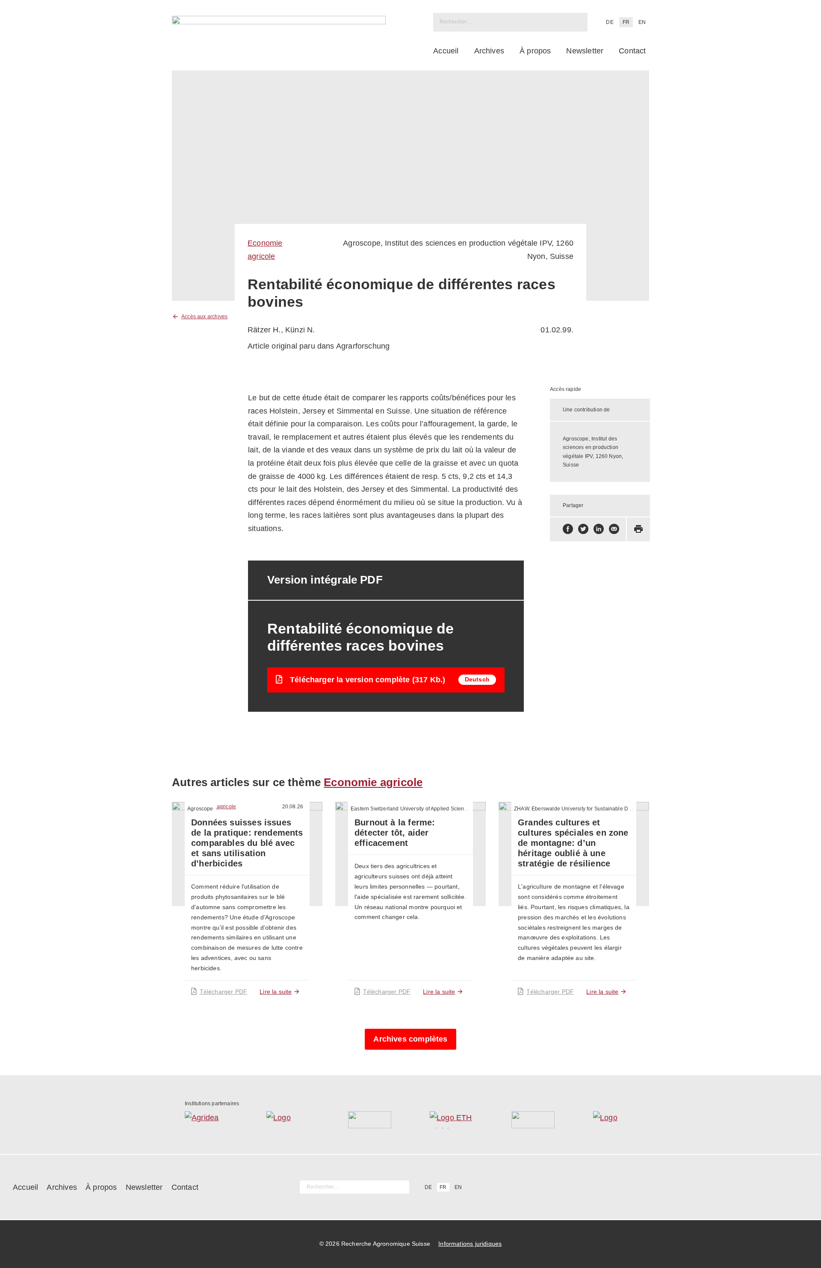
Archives (489, 51)
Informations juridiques (470, 1243)
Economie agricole (373, 782)
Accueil (445, 51)
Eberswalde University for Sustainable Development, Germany (606, 809)
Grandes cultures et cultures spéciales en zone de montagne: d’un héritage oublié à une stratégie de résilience (573, 843)
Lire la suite (276, 991)
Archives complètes (410, 1039)
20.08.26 (292, 807)
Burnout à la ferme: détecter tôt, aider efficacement (394, 833)
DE (609, 22)
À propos (535, 51)
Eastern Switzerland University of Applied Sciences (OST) (419, 809)
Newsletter (584, 51)
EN (642, 22)
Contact (632, 51)
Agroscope (200, 809)
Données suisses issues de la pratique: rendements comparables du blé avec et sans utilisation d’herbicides (247, 843)
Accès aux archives (204, 317)
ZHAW (521, 809)
